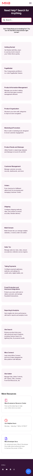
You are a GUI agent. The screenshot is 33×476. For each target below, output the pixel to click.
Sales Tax (7, 247)
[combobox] (16, 20)
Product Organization (11, 109)
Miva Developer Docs (11, 441)
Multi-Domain (8, 228)
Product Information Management (15, 87)
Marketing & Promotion (12, 128)
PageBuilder (8, 68)
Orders (6, 185)
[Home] (6, 3)
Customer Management (12, 166)
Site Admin (8, 374)
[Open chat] (28, 471)
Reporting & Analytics (11, 310)
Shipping (7, 207)
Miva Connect (9, 352)
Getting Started (9, 47)
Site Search (8, 329)
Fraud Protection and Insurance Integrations (12, 288)
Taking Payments (10, 266)
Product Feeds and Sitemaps (14, 147)
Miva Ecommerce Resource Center (15, 403)
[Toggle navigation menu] (30, 3)
